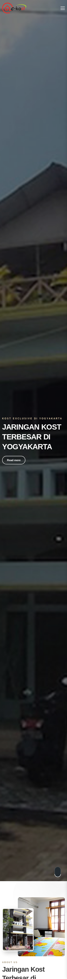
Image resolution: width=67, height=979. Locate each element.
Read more (14, 460)
